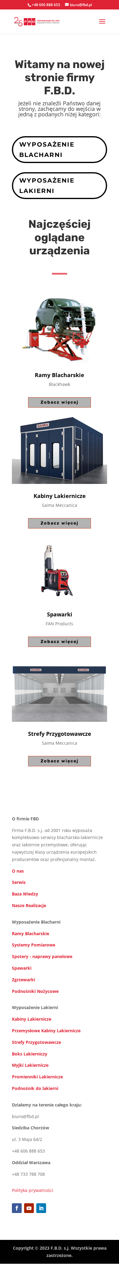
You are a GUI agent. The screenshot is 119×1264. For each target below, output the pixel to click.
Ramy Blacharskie (30, 933)
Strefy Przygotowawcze (36, 1042)
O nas (18, 871)
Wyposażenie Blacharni (46, 149)
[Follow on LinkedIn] (41, 1208)
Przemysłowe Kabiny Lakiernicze (46, 1030)
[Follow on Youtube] (29, 1208)
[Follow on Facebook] (17, 1208)
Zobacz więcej (59, 402)
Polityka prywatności (32, 1190)
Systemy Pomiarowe (33, 945)
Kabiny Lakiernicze (31, 1019)
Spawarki (21, 968)
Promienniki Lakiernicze (37, 1077)
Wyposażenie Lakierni (46, 185)
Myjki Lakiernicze (30, 1065)
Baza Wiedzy (25, 894)
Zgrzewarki (23, 980)
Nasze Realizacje (29, 905)
